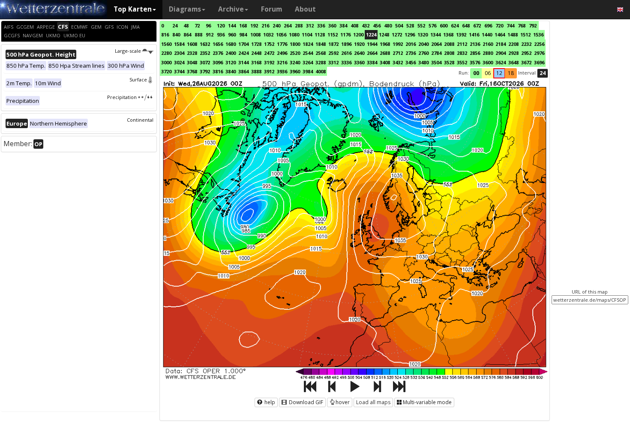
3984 (308, 71)
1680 (230, 44)
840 (176, 34)
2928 (513, 53)
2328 (192, 53)
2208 (513, 44)
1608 (192, 44)
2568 (320, 53)
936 (221, 34)
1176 (345, 34)
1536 (538, 34)
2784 (436, 53)
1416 (474, 34)
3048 (192, 62)
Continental (140, 120)
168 (243, 25)
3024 (179, 62)
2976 (539, 53)
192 (254, 25)
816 (165, 34)
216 (265, 25)
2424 (243, 53)
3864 (243, 71)
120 (221, 25)
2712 (398, 53)
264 (287, 25)
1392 (461, 34)
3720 (166, 71)
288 (299, 25)
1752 (269, 44)
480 (388, 25)
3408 (385, 62)
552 (421, 25)
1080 (294, 34)
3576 (475, 62)
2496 (282, 53)
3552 (462, 62)
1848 (320, 44)
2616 (346, 53)
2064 (436, 44)
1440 (487, 34)
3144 (243, 62)
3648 (513, 62)
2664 (372, 53)
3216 (282, 62)
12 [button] (499, 73)
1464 (500, 34)
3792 (205, 71)
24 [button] (543, 73)
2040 (423, 44)
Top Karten (133, 9)
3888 (256, 71)
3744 (179, 71)
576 (432, 25)
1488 (512, 34)
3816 (218, 71)
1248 (384, 34)
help (269, 402)
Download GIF (305, 402)
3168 (256, 62)
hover (343, 402)
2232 (526, 44)
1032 (268, 34)
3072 (205, 62)
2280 (166, 53)
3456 (410, 62)
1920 (359, 44)
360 (332, 25)
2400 (230, 53)
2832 (462, 53)
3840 (230, 71)
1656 (218, 44)
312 (310, 25)
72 (197, 25)
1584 (179, 44)
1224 (371, 34)
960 (232, 34)
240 (276, 25)
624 (455, 25)
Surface (138, 79)
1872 (333, 44)
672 (477, 25)
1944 (372, 44)
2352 (205, 53)
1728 (256, 44)
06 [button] (488, 73)
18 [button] (511, 73)
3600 (488, 62)
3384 (372, 62)
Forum (271, 9)
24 (174, 25)
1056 (281, 34)
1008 (255, 34)
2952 (526, 53)
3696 (539, 62)
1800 (295, 44)
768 (521, 25)
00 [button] (476, 73)
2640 (359, 53)
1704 (243, 44)
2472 (269, 53)
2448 (256, 53)
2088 (449, 44)
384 (343, 25)
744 (510, 25)
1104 (307, 34)
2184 (500, 44)
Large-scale (128, 51)
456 (377, 25)
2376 (218, 53)
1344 (435, 34)
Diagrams (185, 9)
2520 (295, 53)
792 (533, 25)
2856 (475, 53)
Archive (231, 9)
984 (243, 34)
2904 (500, 53)
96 (208, 25)
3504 (436, 62)
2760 (423, 53)
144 (232, 25)
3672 (526, 62)
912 (209, 34)
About (305, 9)
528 (410, 25)
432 (365, 25)
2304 (179, 53)
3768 (192, 71)
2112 (462, 44)
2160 (488, 44)
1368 (448, 34)
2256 (539, 44)
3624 (500, 62)
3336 (346, 62)
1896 (346, 44)
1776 (282, 44)
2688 (385, 53)
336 (321, 25)
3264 (308, 62)
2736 (410, 53)
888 (198, 34)
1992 (398, 44)
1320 (422, 34)
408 (354, 25)
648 (466, 25)
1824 (308, 44)
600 (443, 25)
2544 (308, 53)
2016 (410, 44)
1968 (385, 44)
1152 (332, 34)
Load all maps (373, 402)
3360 (359, 62)
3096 (218, 62)
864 (187, 34)
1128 (320, 34)
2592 (333, 53)
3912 (269, 71)
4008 (320, 71)
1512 (525, 34)
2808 (449, 53)
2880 (488, 53)
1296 (410, 34)
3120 (230, 62)
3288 (320, 62)
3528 (449, 62)
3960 (295, 71)
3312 (333, 62)
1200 (358, 34)
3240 (295, 62)
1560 (166, 44)
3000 (166, 62)
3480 (423, 62)
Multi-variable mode (427, 402)
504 (399, 25)
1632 (205, 44)
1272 (397, 34)
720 (499, 25)
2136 (475, 44)
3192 (269, 62)
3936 (282, 71)
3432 (398, 62)
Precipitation (122, 97)
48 (186, 25)
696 (488, 25)
